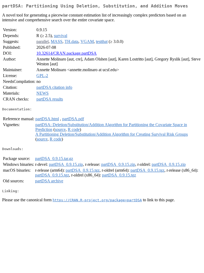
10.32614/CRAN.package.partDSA (66, 53)
